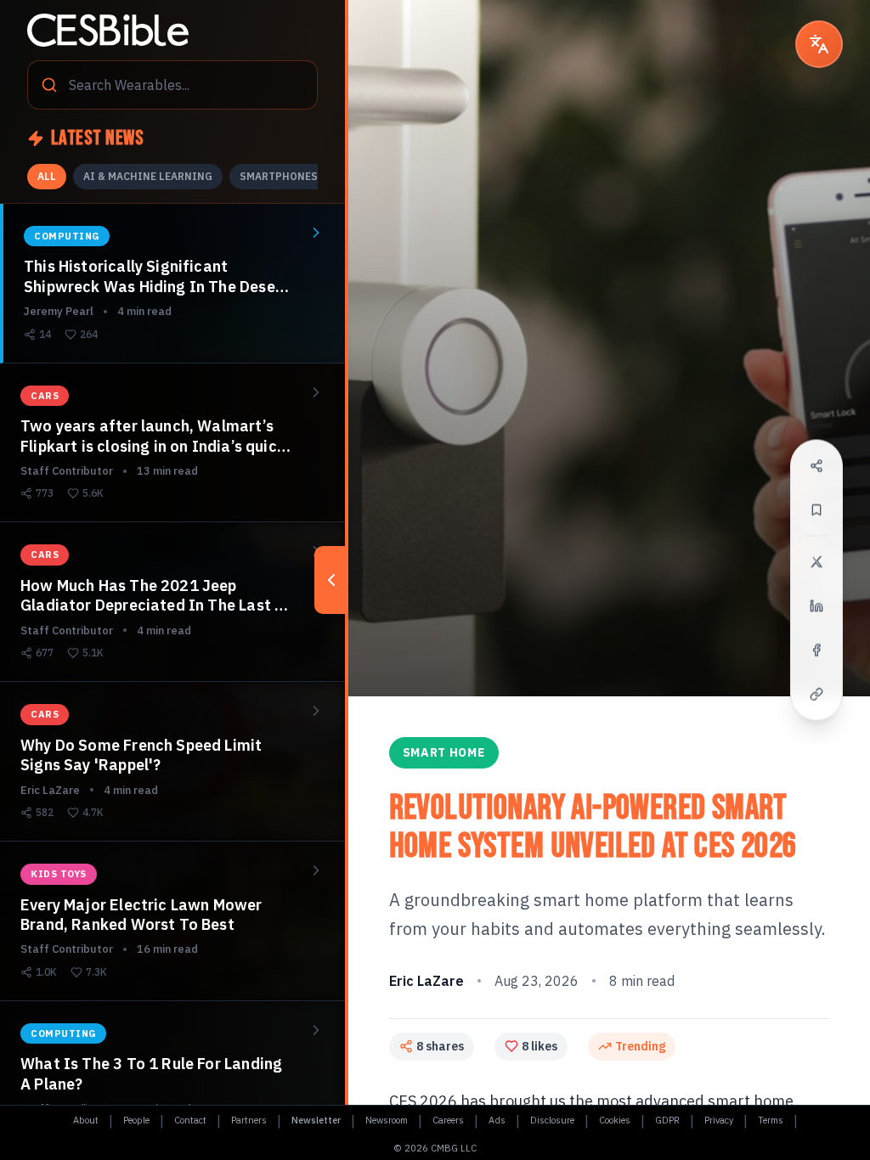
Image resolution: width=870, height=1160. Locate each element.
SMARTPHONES (279, 176)
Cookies (614, 1120)
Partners (249, 1120)
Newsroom (386, 1120)
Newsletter (316, 1120)
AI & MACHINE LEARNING (147, 176)
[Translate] (819, 44)
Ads (497, 1120)
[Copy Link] (816, 694)
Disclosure (552, 1120)
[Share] (816, 466)
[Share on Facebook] (816, 650)
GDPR (667, 1120)
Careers (448, 1120)
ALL (46, 176)
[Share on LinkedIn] (816, 606)
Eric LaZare (426, 980)
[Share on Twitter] (816, 562)
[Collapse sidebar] (331, 580)
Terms (770, 1120)
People (136, 1120)
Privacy (718, 1120)
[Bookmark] (816, 510)
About (86, 1120)
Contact (190, 1120)
